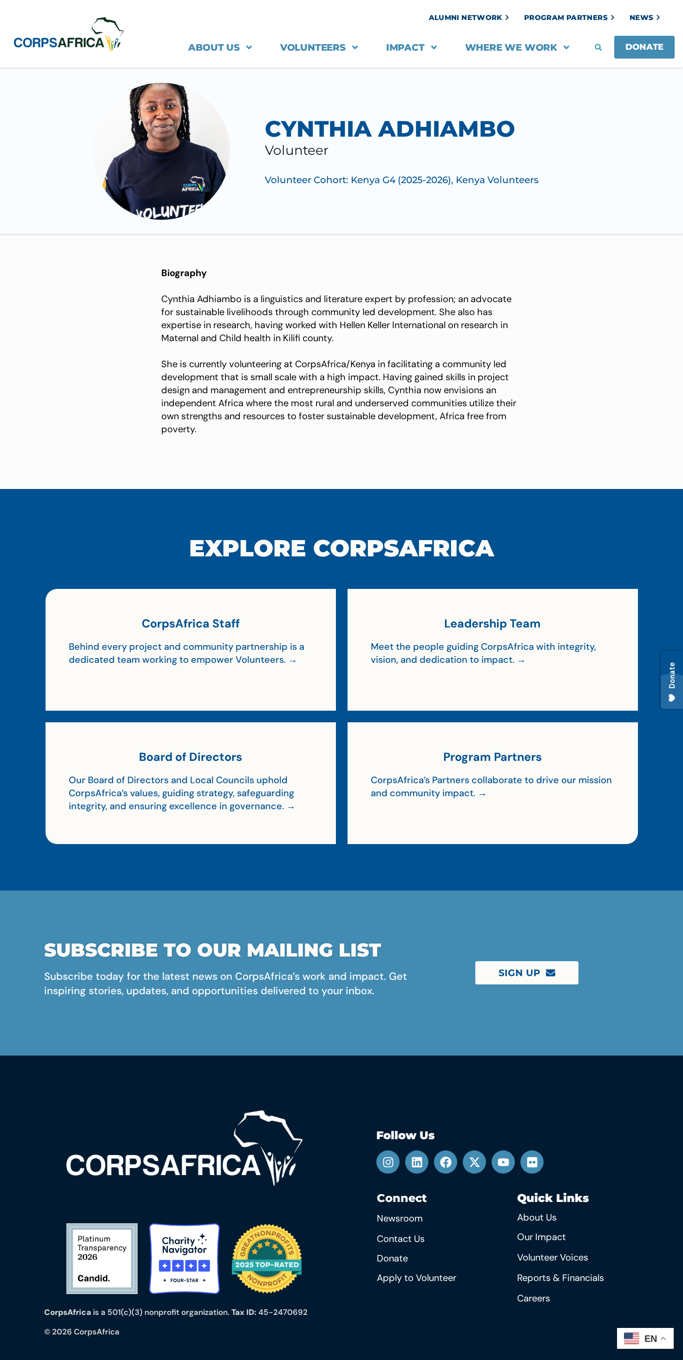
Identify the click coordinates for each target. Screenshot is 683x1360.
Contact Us (401, 1239)
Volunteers (313, 47)
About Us (213, 47)
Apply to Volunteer (416, 1278)
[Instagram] (388, 1162)
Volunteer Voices (552, 1257)
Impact (405, 47)
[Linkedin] (416, 1162)
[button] (598, 47)
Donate (392, 1258)
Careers (533, 1298)
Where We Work (511, 47)
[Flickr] (532, 1162)
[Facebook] (445, 1162)
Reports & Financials (560, 1278)
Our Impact (541, 1237)
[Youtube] (503, 1162)
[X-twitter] (474, 1162)
